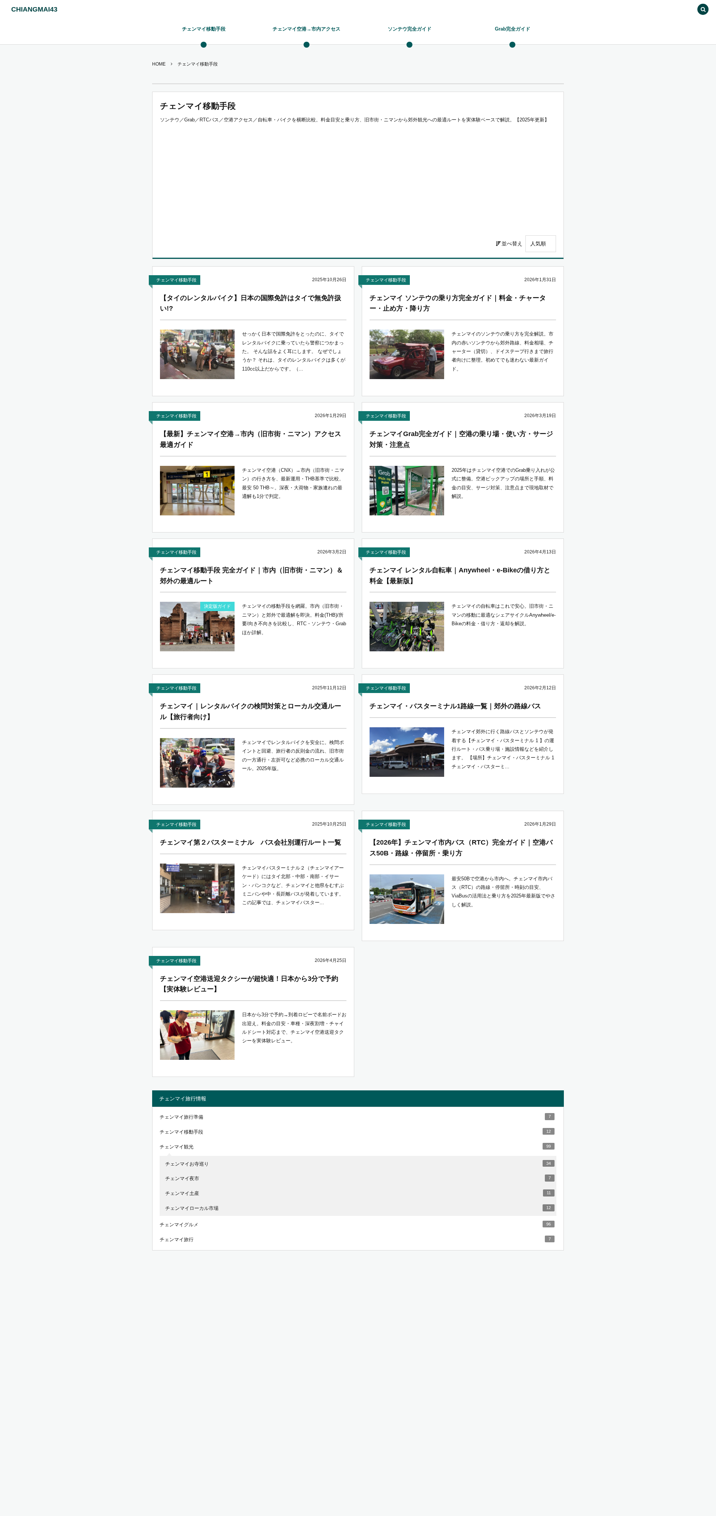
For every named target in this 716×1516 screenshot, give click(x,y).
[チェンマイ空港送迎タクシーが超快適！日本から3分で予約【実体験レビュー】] (197, 1035)
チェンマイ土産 (358, 1193)
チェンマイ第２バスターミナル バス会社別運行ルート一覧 (250, 842)
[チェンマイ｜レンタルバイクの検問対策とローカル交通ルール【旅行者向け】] (197, 763)
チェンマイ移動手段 (176, 280)
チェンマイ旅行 (355, 1239)
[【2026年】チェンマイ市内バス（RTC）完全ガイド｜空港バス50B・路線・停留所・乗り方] (407, 899)
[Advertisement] (358, 179)
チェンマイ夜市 (358, 1178)
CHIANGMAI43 (34, 9)
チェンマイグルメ (355, 1224)
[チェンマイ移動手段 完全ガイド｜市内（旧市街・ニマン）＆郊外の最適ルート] (197, 626)
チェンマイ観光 (355, 1147)
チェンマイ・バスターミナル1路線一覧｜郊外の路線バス (455, 706)
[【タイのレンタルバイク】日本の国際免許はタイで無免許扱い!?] (197, 354)
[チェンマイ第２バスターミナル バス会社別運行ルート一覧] (197, 888)
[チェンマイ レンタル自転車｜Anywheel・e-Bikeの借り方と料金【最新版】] (407, 626)
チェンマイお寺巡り (358, 1164)
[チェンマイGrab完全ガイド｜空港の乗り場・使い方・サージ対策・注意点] (407, 490)
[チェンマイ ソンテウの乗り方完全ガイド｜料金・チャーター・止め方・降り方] (407, 354)
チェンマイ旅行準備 (355, 1117)
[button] (703, 10)
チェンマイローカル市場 (358, 1208)
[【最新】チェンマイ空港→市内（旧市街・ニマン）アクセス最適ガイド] (197, 490)
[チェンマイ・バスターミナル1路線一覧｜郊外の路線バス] (407, 752)
